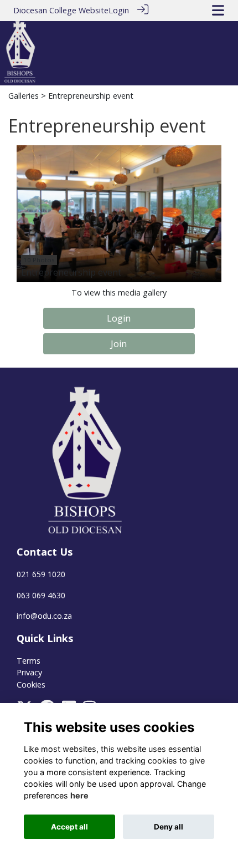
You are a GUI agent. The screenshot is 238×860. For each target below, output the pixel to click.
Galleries (23, 95)
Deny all (168, 826)
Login (118, 10)
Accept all (69, 826)
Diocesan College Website (60, 10)
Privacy (29, 672)
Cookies (31, 684)
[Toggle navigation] (218, 10)
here (79, 795)
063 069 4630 (41, 595)
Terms (28, 660)
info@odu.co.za (44, 615)
